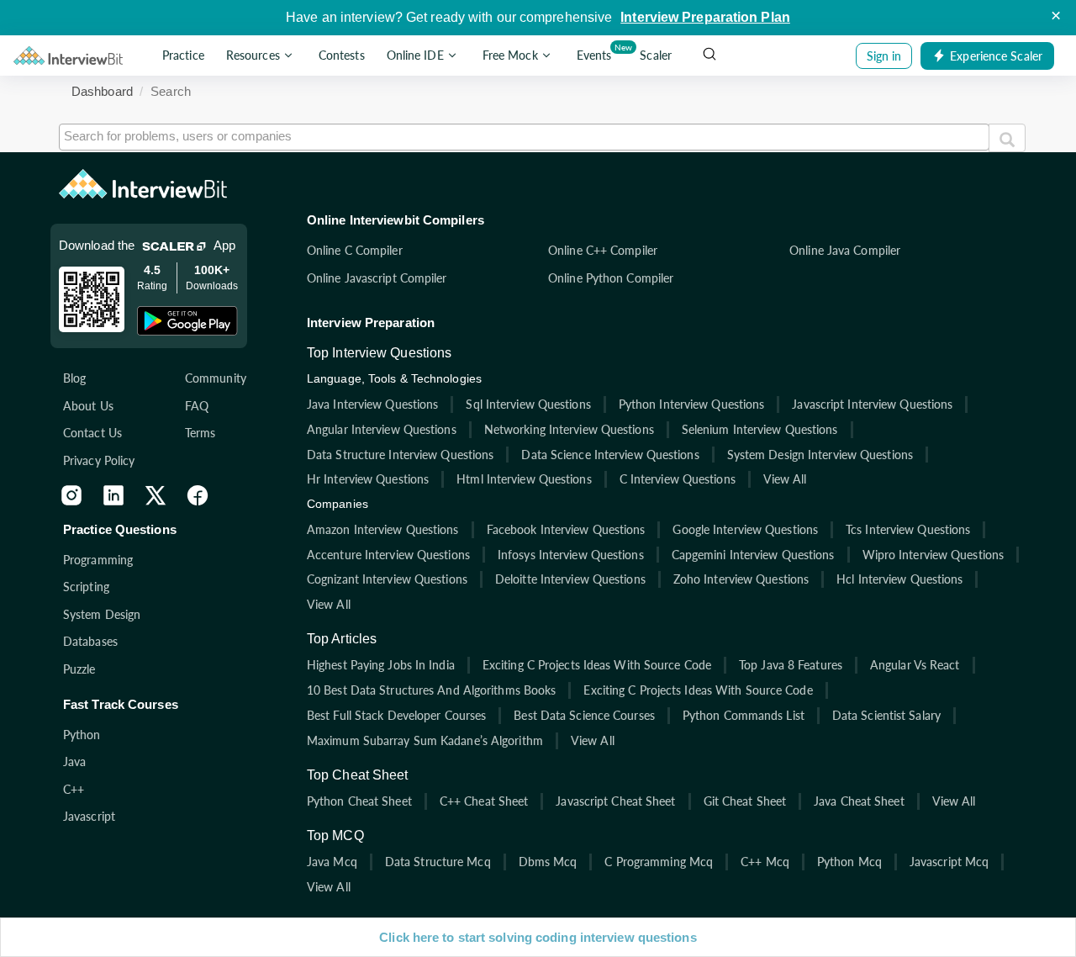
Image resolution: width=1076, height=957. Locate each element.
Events (597, 52)
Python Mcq (849, 861)
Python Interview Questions (692, 404)
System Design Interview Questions (820, 454)
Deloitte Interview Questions (570, 579)
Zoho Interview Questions (741, 579)
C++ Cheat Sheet (484, 801)
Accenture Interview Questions (388, 554)
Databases (90, 641)
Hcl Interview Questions (899, 579)
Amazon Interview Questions (383, 529)
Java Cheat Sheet (859, 801)
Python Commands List (743, 715)
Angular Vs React (915, 665)
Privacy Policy (98, 460)
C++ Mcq (765, 861)
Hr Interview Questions (368, 479)
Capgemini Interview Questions (753, 554)
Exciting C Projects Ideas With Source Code (597, 665)
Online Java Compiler (844, 250)
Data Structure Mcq (438, 861)
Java (74, 761)
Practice (183, 56)
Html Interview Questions (523, 479)
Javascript (89, 816)
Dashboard (102, 91)
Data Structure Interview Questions (400, 454)
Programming (98, 560)
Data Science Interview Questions (610, 454)
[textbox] (524, 136)
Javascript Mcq (949, 861)
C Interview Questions (678, 479)
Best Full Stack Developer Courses (396, 715)
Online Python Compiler (610, 278)
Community (215, 378)
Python (82, 734)
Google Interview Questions (745, 529)
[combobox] (524, 137)
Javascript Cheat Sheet (615, 801)
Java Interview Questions (372, 404)
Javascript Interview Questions (872, 404)
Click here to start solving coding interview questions (537, 937)
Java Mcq (332, 861)
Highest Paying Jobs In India (381, 665)
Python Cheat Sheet (359, 801)
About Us (88, 406)
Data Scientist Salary (886, 715)
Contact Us (92, 433)
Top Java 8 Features (790, 665)
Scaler (656, 56)
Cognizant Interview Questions (387, 579)
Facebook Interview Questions (566, 529)
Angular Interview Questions (381, 429)
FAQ (196, 406)
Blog (74, 378)
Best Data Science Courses (584, 715)
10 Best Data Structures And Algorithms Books (431, 690)
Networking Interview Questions (569, 429)
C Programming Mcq (658, 861)
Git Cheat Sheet (745, 801)
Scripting (86, 586)
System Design (101, 614)
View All (785, 479)
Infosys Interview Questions (571, 554)
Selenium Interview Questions (760, 429)
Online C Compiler (355, 250)
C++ (73, 789)
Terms (200, 433)
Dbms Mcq (548, 861)
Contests (342, 56)
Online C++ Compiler (602, 250)
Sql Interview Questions (528, 404)
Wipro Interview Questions (933, 554)
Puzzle (79, 669)
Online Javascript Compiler (377, 278)
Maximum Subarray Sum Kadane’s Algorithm (425, 740)
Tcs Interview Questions (908, 529)
